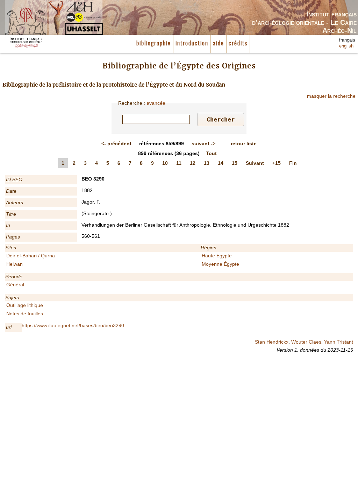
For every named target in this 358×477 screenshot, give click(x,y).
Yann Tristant (338, 342)
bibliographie (153, 43)
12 (192, 163)
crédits (238, 43)
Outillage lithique (24, 305)
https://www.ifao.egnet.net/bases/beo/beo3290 (73, 325)
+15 (276, 163)
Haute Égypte (217, 255)
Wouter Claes (306, 342)
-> (203, 143)
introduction (192, 43)
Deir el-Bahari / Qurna (30, 255)
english (346, 46)
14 (220, 163)
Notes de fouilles (24, 313)
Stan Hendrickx (271, 342)
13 (206, 163)
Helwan (14, 264)
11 (178, 163)
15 (234, 163)
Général (15, 284)
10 (165, 163)
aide (218, 43)
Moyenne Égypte (220, 264)
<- (116, 143)
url (9, 327)
